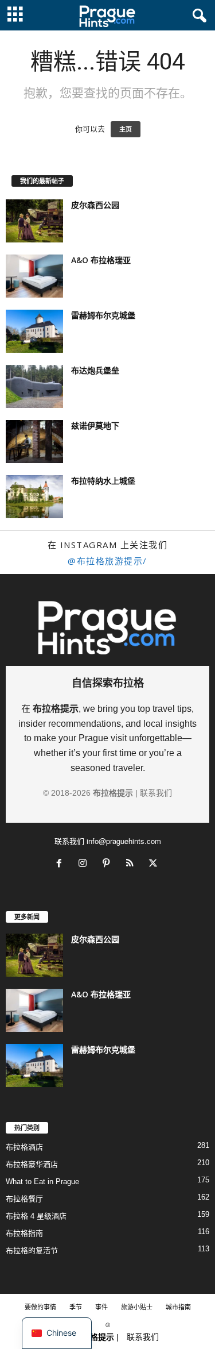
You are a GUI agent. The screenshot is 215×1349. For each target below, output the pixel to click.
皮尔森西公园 (95, 204)
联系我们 (156, 792)
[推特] (154, 864)
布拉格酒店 (24, 1147)
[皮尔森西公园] (34, 220)
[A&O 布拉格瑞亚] (34, 276)
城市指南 (178, 1306)
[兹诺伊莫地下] (34, 441)
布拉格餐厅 (24, 1198)
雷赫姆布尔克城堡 (103, 315)
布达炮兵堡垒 (95, 370)
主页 (125, 129)
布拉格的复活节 (32, 1250)
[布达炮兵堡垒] (34, 386)
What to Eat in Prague (42, 1181)
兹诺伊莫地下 (95, 425)
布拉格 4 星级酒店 (36, 1216)
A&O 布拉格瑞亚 (101, 260)
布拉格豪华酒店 (32, 1164)
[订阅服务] (132, 864)
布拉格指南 (24, 1233)
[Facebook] (61, 864)
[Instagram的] (85, 864)
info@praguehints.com (124, 840)
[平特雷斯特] (108, 864)
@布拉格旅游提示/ (107, 560)
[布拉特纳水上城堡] (34, 496)
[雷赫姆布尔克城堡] (34, 331)
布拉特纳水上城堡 (103, 480)
